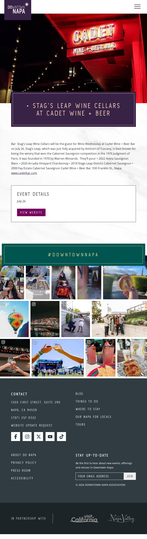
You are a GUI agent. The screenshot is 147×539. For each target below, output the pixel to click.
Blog (79, 394)
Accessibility (22, 478)
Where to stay (88, 409)
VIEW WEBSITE (31, 212)
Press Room (21, 470)
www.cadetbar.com (24, 173)
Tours (81, 424)
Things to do (87, 401)
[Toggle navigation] (137, 7)
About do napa (24, 455)
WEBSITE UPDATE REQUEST (32, 425)
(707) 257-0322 (23, 418)
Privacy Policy (24, 462)
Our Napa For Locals (94, 417)
